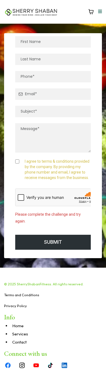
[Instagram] (22, 365)
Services (20, 333)
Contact (19, 342)
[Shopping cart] (91, 11)
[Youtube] (36, 365)
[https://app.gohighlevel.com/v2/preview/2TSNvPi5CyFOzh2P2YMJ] (31, 12)
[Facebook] (8, 365)
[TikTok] (50, 365)
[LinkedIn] (64, 365)
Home (18, 325)
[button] (99, 12)
